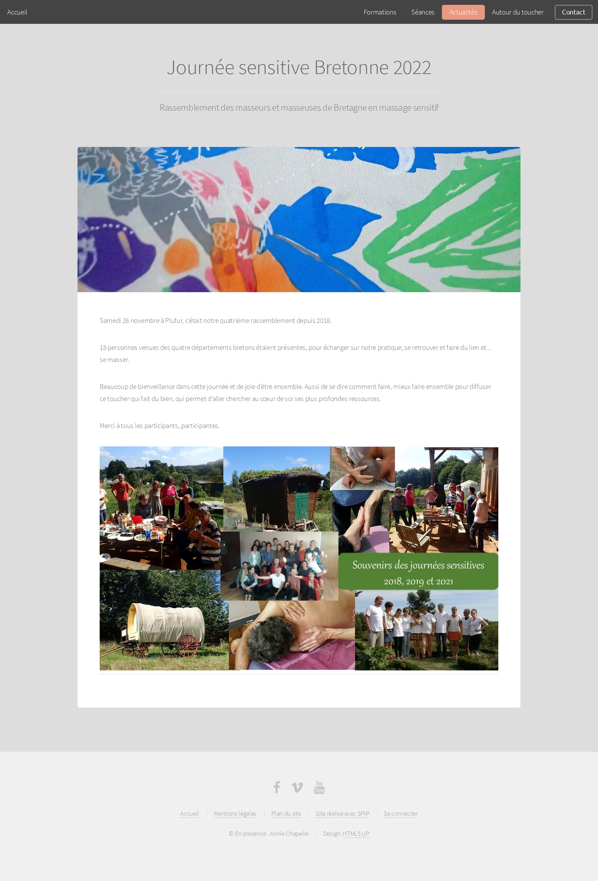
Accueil (17, 12)
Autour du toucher (518, 12)
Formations (380, 12)
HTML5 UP (356, 833)
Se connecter (400, 813)
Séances (423, 12)
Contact (573, 12)
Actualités (464, 12)
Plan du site (286, 813)
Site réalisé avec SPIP (342, 813)
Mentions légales (235, 813)
